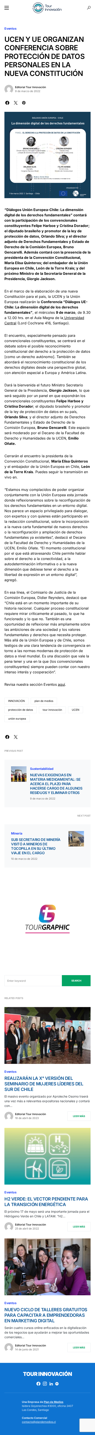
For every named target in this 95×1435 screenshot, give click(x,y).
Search (76, 980)
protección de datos (20, 709)
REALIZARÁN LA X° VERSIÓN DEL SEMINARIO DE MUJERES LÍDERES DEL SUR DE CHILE (43, 1084)
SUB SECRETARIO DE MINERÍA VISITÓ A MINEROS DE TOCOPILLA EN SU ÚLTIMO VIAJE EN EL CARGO (36, 846)
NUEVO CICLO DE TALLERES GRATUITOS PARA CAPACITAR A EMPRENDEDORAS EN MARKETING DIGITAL (45, 1315)
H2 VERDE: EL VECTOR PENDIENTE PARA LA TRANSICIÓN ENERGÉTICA (46, 1201)
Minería (16, 833)
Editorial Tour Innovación (30, 87)
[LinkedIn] (51, 1384)
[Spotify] (57, 1384)
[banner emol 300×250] (47, 920)
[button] (6, 8)
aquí (61, 684)
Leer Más (79, 1116)
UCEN (75, 709)
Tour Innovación (47, 1374)
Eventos (10, 28)
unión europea (17, 718)
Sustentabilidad (41, 769)
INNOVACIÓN (16, 701)
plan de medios (43, 701)
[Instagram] (45, 1384)
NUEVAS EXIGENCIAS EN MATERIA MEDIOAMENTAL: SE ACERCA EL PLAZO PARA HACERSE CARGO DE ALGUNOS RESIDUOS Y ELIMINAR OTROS (56, 784)
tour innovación (52, 709)
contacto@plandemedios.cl (39, 1421)
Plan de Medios (53, 1402)
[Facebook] (38, 1384)
